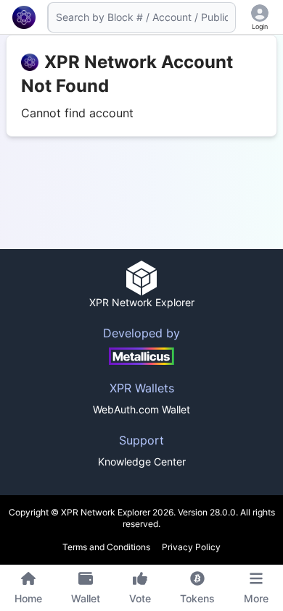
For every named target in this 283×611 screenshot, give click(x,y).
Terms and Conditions (106, 547)
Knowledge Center (142, 461)
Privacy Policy (191, 547)
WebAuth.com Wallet (141, 409)
